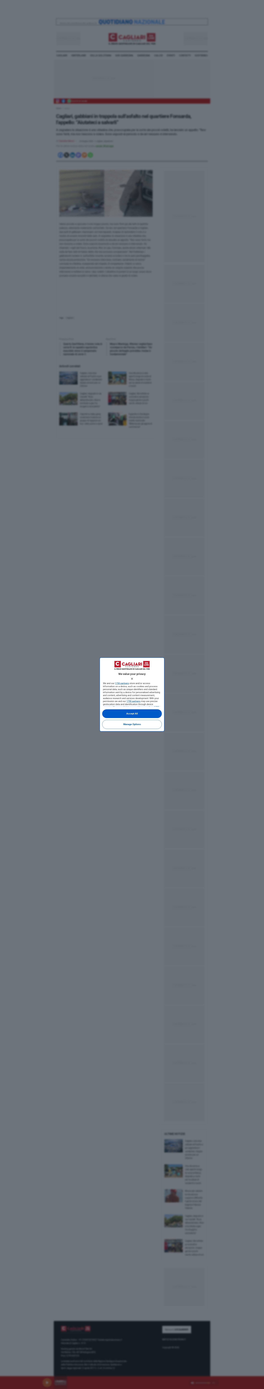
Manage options (132, 724)
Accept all (132, 713)
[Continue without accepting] (132, 679)
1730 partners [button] (122, 683)
